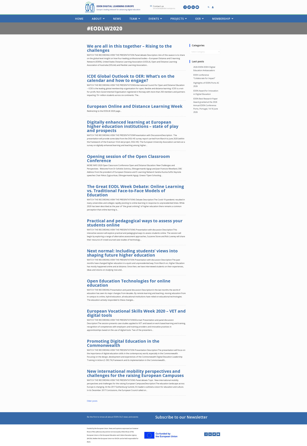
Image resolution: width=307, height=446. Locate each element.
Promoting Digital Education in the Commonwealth (123, 343)
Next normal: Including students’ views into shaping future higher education (132, 253)
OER (198, 18)
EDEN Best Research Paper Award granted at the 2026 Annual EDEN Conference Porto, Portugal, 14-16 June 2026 (205, 105)
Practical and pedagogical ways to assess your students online (135, 223)
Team (133, 18)
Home (79, 18)
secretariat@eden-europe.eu (164, 8)
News (117, 18)
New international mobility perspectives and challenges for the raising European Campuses (135, 373)
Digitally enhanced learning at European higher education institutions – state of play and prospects (132, 126)
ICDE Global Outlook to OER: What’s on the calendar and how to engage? (130, 78)
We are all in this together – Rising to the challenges (129, 48)
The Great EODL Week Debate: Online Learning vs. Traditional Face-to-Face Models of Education (135, 191)
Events (154, 18)
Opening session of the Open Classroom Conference (128, 158)
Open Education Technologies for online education (128, 283)
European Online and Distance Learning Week (135, 106)
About (97, 18)
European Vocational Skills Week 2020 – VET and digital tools (136, 313)
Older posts (92, 401)
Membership (221, 18)
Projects (177, 18)
